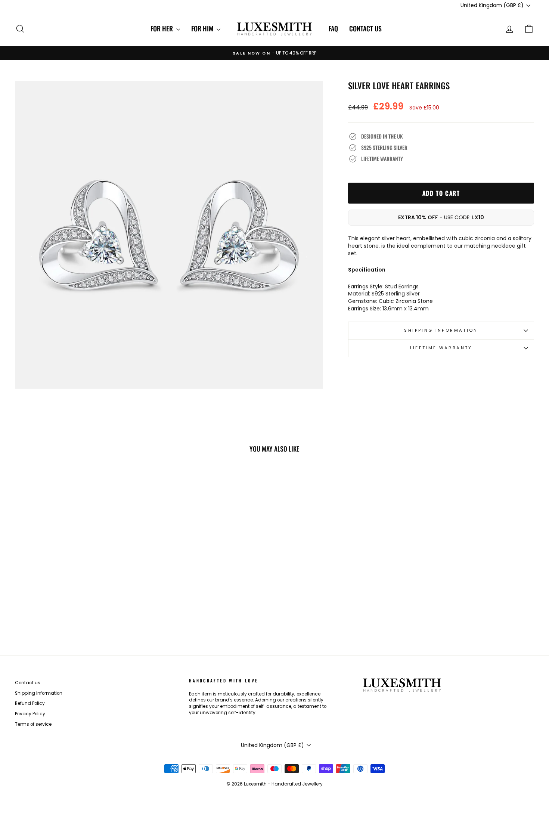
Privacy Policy (30, 714)
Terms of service (33, 724)
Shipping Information (38, 693)
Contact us (365, 28)
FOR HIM (203, 28)
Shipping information (441, 330)
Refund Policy (30, 703)
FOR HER (162, 28)
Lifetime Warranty (441, 348)
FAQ (333, 28)
